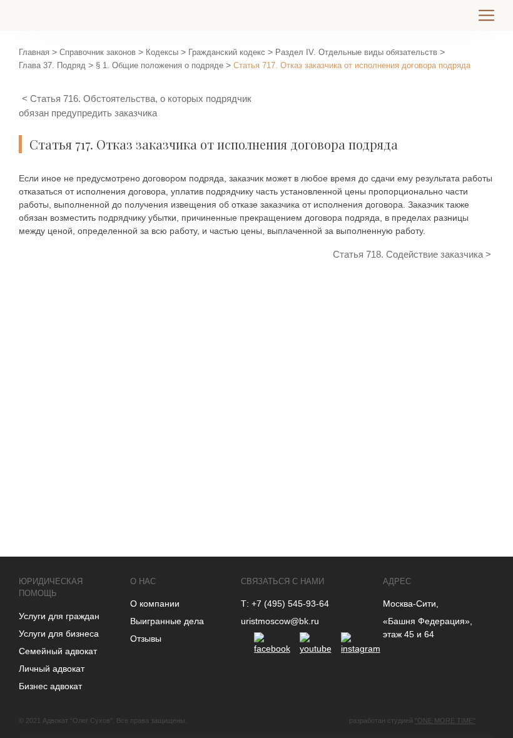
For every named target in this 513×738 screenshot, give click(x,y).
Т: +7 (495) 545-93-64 (285, 604)
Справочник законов (97, 52)
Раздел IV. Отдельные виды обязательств (356, 52)
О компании (155, 604)
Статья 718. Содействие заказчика (409, 254)
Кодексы (162, 52)
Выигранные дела (167, 621)
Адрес (397, 581)
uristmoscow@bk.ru (280, 621)
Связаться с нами (282, 581)
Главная (34, 52)
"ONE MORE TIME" (445, 720)
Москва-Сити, (411, 604)
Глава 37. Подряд (52, 65)
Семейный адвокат (58, 651)
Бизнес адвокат (50, 686)
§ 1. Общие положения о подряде (159, 65)
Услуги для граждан (59, 616)
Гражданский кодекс (226, 52)
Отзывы (145, 639)
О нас (143, 581)
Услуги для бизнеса (59, 634)
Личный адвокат (51, 669)
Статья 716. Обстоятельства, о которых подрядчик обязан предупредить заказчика (135, 105)
